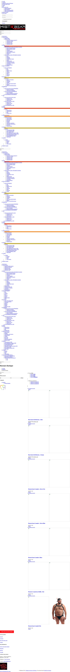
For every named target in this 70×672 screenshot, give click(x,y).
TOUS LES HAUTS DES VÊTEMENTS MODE (13, 47)
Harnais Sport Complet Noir (34, 626)
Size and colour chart (7, 631)
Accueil (1, 636)
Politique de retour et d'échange (31, 670)
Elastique (3, 382)
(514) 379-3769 (7, 659)
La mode (1, 652)
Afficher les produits (34, 381)
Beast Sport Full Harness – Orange (36, 454)
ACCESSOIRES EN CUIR (9, 105)
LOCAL (5, 109)
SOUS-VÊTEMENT (8, 67)
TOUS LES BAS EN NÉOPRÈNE (10, 91)
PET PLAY (6, 78)
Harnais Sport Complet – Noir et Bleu (36, 523)
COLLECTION (7, 39)
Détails (29, 422)
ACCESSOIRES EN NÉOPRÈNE (10, 94)
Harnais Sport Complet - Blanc (35, 557)
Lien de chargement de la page (5, 671)
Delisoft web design (47, 670)
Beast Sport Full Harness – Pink (35, 419)
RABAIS (6, 244)
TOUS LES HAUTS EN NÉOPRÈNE (11, 88)
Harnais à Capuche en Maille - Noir (36, 591)
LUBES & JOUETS (8, 117)
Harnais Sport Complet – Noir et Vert (36, 489)
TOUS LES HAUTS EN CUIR (10, 97)
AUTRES (6, 139)
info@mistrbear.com (7, 661)
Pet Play (1, 650)
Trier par (32, 374)
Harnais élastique (7, 383)
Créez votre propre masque (4, 646)
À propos (1, 638)
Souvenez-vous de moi (7, 19)
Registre (3, 23)
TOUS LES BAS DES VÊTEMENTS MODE (12, 170)
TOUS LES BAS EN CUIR (9, 101)
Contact (1, 642)
